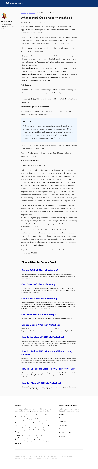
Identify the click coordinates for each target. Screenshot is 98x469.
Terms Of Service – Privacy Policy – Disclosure (43, 456)
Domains (54, 458)
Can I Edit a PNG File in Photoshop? (38, 315)
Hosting (17, 458)
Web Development (42, 458)
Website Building (67, 456)
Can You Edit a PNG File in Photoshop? (40, 299)
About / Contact (20, 456)
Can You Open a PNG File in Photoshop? (40, 325)
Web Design (24, 13)
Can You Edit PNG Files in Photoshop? (39, 270)
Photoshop (32, 13)
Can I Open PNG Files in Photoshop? (39, 284)
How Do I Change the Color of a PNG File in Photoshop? (48, 369)
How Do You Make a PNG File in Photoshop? (42, 337)
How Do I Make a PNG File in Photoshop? (41, 383)
